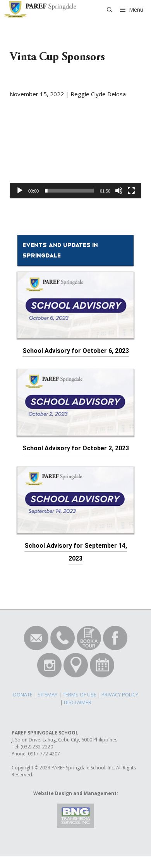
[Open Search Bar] (109, 9)
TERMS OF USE (79, 694)
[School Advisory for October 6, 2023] (75, 333)
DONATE (23, 694)
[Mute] (119, 190)
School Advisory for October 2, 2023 (75, 448)
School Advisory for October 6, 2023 (75, 350)
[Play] (20, 190)
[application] (75, 161)
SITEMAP (48, 694)
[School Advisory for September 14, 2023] (75, 528)
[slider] (69, 191)
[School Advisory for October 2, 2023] (75, 431)
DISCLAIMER (77, 702)
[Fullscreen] (131, 190)
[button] (75, 161)
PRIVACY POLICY (119, 694)
